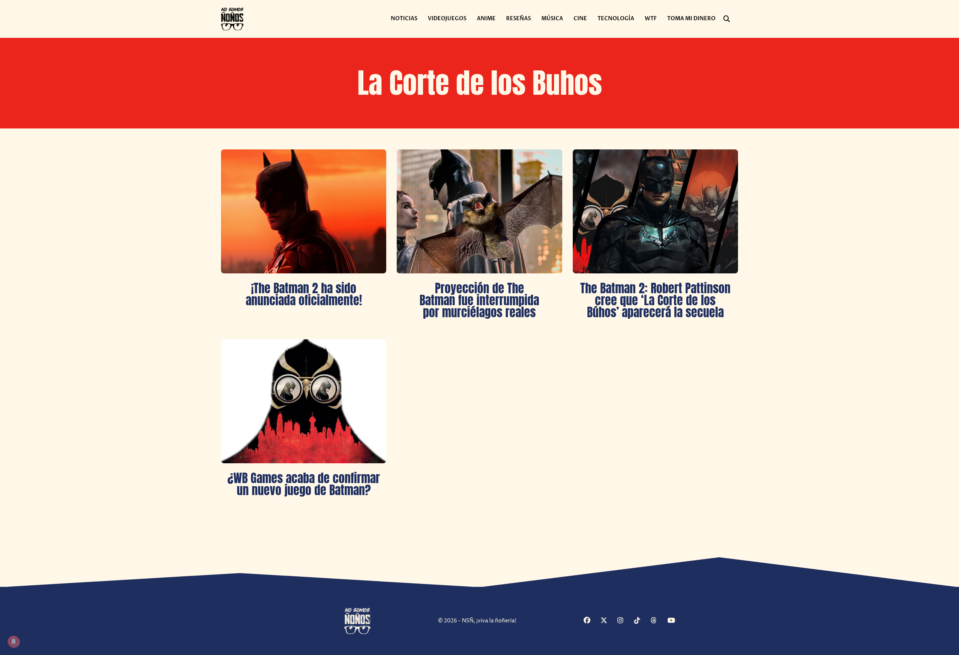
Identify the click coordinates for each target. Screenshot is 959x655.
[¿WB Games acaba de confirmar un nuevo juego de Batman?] (303, 401)
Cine (580, 18)
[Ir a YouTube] (675, 621)
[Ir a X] (607, 621)
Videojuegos (447, 18)
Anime (486, 18)
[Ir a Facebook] (591, 621)
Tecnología (616, 18)
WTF (651, 18)
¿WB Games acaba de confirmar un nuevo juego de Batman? (303, 484)
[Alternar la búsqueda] (727, 19)
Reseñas (518, 18)
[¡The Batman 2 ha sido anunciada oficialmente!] (303, 211)
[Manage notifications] (13, 642)
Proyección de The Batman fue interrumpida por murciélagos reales (479, 300)
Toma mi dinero (691, 18)
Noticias (404, 18)
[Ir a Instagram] (624, 621)
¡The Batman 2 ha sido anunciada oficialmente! (304, 294)
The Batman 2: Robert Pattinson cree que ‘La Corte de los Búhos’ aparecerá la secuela (655, 300)
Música (552, 18)
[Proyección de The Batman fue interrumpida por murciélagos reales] (479, 211)
